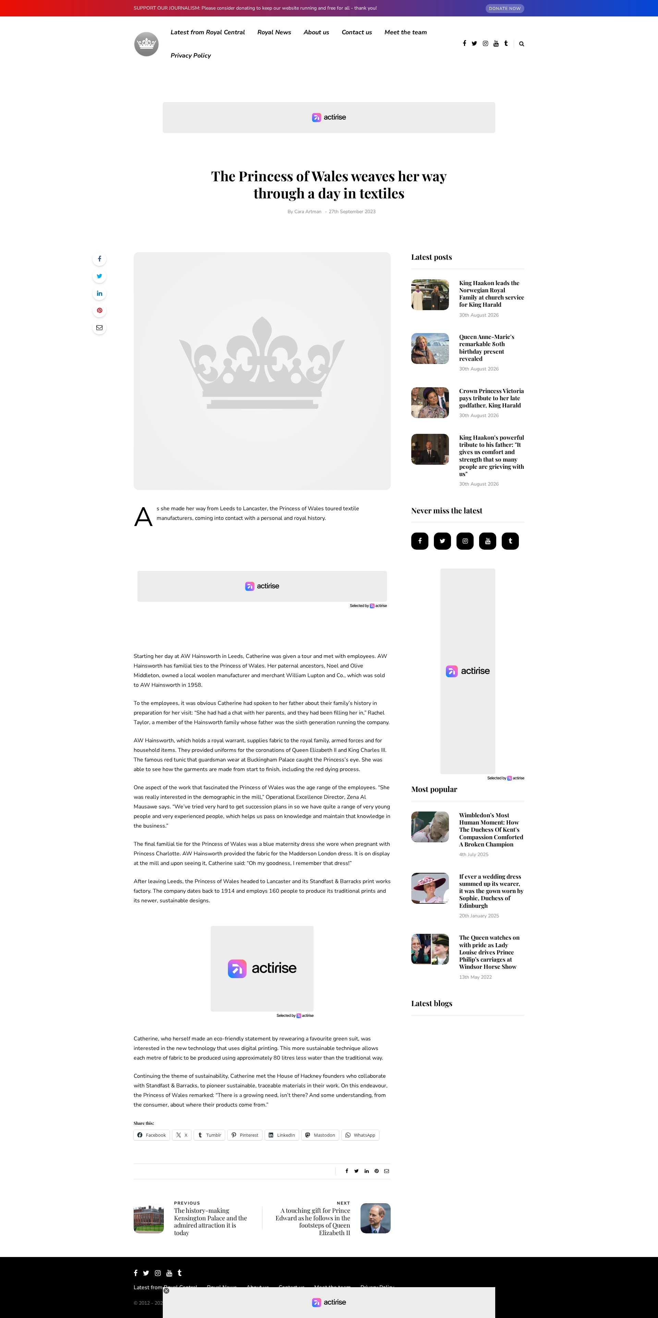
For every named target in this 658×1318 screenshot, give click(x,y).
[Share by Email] (99, 327)
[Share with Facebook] (99, 259)
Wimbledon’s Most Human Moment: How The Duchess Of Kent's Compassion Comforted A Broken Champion (491, 829)
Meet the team (406, 32)
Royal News (274, 32)
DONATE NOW (505, 8)
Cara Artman (307, 211)
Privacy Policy (191, 55)
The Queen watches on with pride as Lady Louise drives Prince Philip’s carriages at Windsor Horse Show (489, 951)
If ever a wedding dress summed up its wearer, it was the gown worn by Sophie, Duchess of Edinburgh (491, 890)
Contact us (357, 32)
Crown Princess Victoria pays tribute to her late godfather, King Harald (491, 398)
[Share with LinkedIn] (99, 293)
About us (316, 32)
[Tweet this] (99, 276)
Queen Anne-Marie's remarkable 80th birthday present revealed (486, 347)
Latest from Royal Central (208, 32)
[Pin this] (99, 310)
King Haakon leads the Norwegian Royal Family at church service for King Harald (491, 293)
